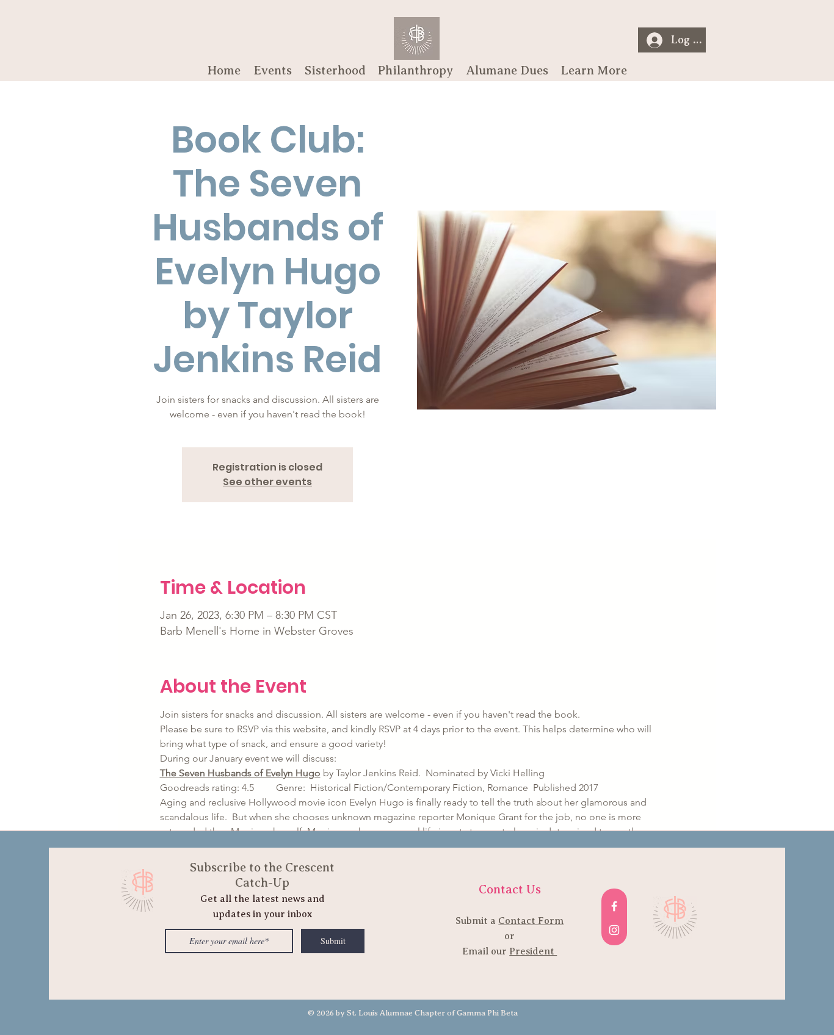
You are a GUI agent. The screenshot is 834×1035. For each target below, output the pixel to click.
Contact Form (531, 920)
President (533, 951)
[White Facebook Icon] (614, 906)
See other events (267, 482)
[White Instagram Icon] (614, 930)
